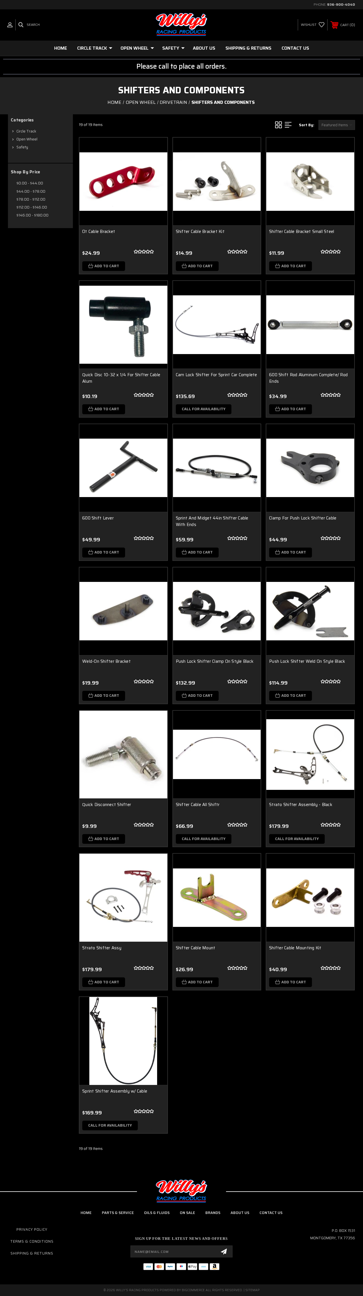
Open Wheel (135, 48)
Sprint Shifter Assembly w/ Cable (114, 1091)
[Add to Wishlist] (156, 162)
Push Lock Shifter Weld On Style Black (307, 661)
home (86, 1213)
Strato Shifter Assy (101, 947)
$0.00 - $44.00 (29, 183)
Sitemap (252, 1290)
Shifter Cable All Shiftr (198, 804)
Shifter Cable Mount (196, 947)
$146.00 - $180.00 (32, 215)
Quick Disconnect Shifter (106, 804)
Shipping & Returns (248, 48)
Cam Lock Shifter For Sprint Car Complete (216, 374)
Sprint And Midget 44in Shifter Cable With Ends (212, 521)
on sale (187, 1213)
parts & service (118, 1213)
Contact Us (295, 48)
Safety (170, 48)
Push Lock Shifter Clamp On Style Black (215, 661)
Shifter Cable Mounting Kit (295, 947)
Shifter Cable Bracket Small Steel (301, 231)
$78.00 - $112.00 (30, 199)
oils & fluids (157, 1213)
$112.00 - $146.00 (31, 207)
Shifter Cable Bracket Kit (200, 231)
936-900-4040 (341, 4)
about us (240, 1213)
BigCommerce (193, 1290)
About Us (204, 48)
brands (212, 1213)
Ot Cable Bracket (98, 231)
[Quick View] (156, 148)
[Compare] (156, 176)
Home (60, 48)
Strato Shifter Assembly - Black (300, 804)
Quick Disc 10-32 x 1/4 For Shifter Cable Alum (121, 378)
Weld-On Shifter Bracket (106, 661)
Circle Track (92, 48)
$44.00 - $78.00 (30, 191)
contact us (270, 1213)
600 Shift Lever (98, 518)
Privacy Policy (31, 1229)
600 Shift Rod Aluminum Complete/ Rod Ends (308, 378)
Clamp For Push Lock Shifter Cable (302, 518)
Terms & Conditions (32, 1241)
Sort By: (306, 125)
